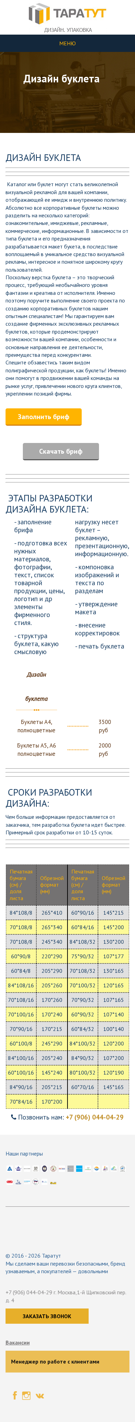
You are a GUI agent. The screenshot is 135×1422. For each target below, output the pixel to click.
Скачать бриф (60, 451)
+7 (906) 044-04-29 (95, 1117)
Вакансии (18, 1342)
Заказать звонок (47, 1316)
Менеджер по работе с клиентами (55, 1361)
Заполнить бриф (43, 416)
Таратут (51, 1255)
